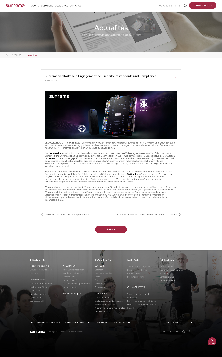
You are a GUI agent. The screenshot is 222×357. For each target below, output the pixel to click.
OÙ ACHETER (166, 6)
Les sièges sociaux (167, 280)
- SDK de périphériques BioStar (76, 284)
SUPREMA (15, 6)
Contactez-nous (203, 5)
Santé (97, 277)
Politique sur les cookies (77, 322)
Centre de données (103, 273)
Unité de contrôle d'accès (41, 284)
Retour (111, 229)
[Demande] (212, 341)
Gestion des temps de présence (109, 301)
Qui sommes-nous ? (168, 266)
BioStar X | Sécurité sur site (42, 270)
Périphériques (36, 297)
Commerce (100, 280)
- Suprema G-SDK (70, 280)
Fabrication (100, 287)
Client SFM (132, 308)
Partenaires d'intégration (73, 270)
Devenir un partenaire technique (142, 304)
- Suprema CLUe (69, 287)
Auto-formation (134, 273)
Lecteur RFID (36, 290)
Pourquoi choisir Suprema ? (172, 270)
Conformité (101, 322)
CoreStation (55, 153)
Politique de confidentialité (45, 322)
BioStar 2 (131, 174)
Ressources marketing (137, 270)
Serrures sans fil (37, 301)
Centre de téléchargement (139, 266)
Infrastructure (101, 284)
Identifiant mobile (38, 294)
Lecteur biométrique (39, 287)
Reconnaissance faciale (105, 304)
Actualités (32, 55)
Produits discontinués (136, 277)
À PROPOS (16, 55)
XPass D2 (54, 158)
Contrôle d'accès (102, 297)
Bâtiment (99, 270)
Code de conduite (121, 322)
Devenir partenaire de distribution (142, 301)
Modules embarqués (71, 293)
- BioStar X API (68, 277)
